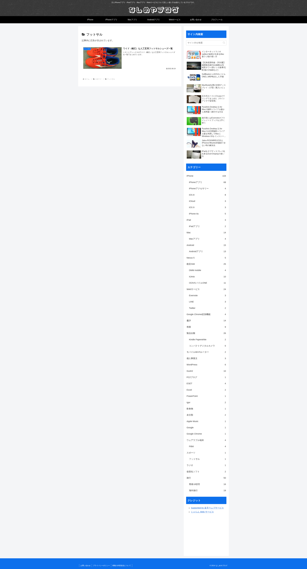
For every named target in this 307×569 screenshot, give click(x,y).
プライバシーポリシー (101, 565)
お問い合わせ (85, 565)
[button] (224, 42)
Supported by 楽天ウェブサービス (207, 508)
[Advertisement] (206, 533)
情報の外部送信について (121, 565)
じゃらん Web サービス (202, 512)
